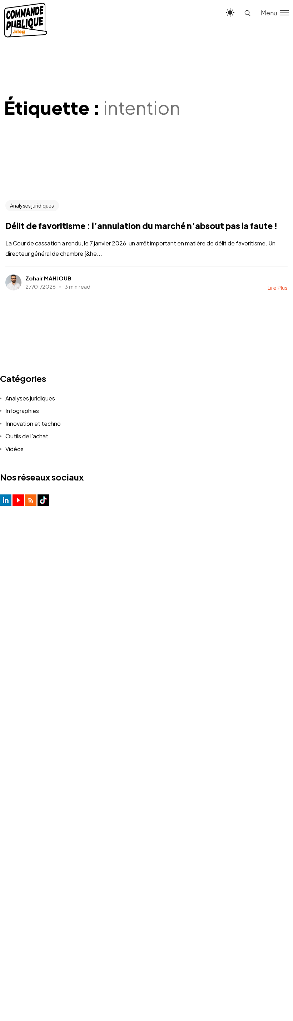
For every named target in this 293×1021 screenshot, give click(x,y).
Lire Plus (278, 287)
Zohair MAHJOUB (48, 278)
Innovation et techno (33, 423)
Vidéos (14, 449)
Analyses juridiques (32, 205)
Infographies (22, 410)
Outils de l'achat (26, 436)
